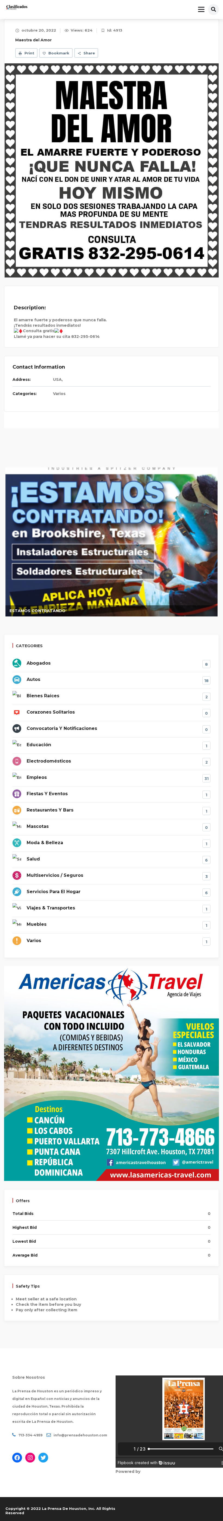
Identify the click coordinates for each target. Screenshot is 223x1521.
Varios (59, 393)
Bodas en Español (182, 610)
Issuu (146, 1471)
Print (28, 53)
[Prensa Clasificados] (17, 7)
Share (88, 53)
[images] (112, 170)
